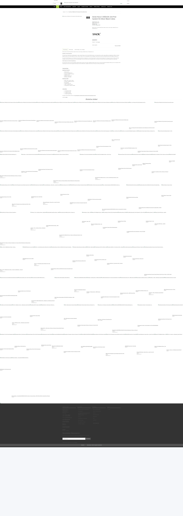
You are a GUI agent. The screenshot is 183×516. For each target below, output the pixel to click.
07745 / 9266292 (67, 414)
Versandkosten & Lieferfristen (82, 418)
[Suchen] (61, 4)
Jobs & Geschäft (80, 420)
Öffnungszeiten (80, 411)
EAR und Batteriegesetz (96, 409)
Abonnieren (88, 438)
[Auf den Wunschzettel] (89, 18)
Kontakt (128, 0)
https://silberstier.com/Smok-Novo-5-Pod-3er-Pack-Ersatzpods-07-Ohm (85, 95)
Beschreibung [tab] (65, 49)
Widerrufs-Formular (96, 414)
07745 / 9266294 (67, 415)
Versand (76, 442)
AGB (93, 418)
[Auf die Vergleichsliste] (87, 18)
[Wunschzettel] (125, 3)
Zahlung (79, 416)
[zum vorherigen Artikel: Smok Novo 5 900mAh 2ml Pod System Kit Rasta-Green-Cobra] (89, 12)
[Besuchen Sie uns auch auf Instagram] (93, 433)
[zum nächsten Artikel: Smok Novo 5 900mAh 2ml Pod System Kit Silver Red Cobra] (87, 12)
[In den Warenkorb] (63, 15)
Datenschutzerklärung (78, 435)
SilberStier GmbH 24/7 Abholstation (83, 409)
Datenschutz (95, 416)
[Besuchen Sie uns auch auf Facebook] (93, 432)
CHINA (66, 97)
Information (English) (81, 423)
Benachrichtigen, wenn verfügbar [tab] (80, 49)
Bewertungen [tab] (71, 49)
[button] (123, 3)
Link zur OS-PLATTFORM (97, 411)
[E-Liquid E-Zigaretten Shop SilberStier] (71, 2)
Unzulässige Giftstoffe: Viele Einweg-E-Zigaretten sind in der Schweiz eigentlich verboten (84, 414)
